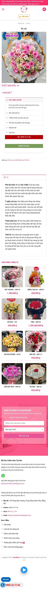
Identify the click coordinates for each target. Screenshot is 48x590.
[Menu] (3, 9)
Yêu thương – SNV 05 (12, 290)
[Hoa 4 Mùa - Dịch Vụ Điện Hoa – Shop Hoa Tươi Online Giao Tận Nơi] (24, 9)
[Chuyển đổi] (7, 100)
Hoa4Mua (16, 557)
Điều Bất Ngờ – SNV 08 (12, 387)
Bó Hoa (28, 23)
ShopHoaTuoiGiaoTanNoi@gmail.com (12, 484)
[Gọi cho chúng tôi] (3, 476)
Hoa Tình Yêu (25, 160)
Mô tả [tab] (5, 177)
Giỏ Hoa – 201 (12, 322)
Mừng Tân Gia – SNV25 (36, 290)
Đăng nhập (25, 16)
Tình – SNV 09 (36, 322)
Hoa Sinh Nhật (17, 160)
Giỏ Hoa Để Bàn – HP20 (12, 354)
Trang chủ (21, 23)
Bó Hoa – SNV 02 (36, 387)
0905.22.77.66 (12, 511)
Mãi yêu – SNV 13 (36, 354)
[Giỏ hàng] (44, 9)
